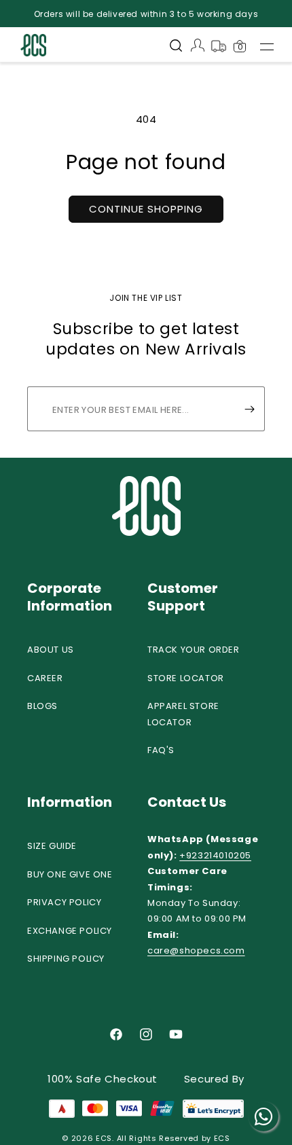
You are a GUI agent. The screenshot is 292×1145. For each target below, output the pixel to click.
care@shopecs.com (196, 950)
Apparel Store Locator (183, 713)
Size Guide (52, 845)
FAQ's (161, 750)
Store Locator (185, 678)
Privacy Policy (64, 902)
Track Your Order (193, 649)
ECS (104, 1138)
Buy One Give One (70, 874)
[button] (176, 47)
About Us (50, 649)
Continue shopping (146, 209)
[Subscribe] (249, 408)
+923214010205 (215, 855)
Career (45, 678)
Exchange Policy (69, 930)
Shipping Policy (66, 958)
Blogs (42, 705)
